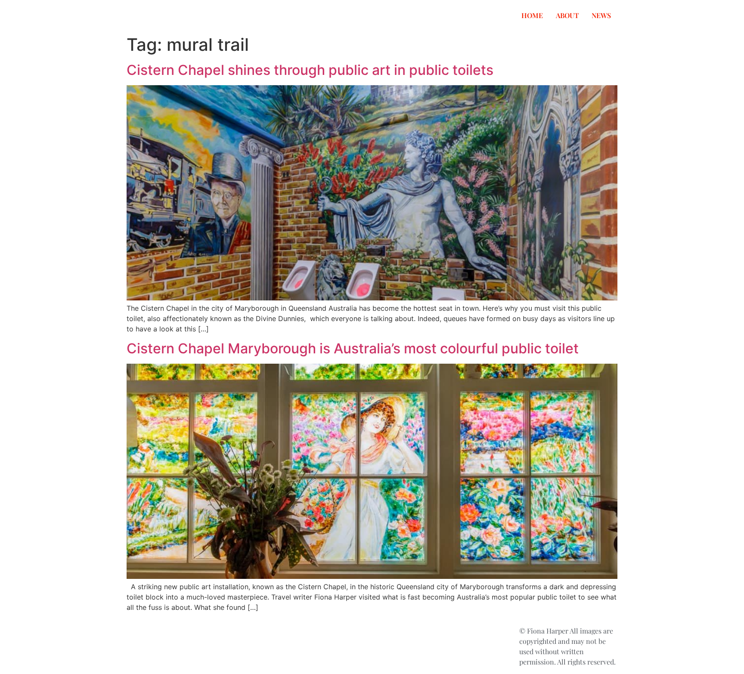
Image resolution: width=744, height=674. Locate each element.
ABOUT (567, 15)
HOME (532, 15)
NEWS (601, 15)
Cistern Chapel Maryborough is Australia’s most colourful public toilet (353, 348)
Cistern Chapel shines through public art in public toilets (310, 70)
